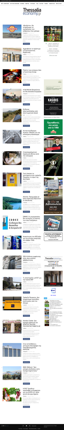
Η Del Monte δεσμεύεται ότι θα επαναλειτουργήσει (32, 90)
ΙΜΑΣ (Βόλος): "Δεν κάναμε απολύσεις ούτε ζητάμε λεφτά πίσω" (31, 369)
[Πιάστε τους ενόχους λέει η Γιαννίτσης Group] (12, 76)
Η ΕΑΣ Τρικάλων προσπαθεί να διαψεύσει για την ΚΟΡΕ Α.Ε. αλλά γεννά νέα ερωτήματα (31, 391)
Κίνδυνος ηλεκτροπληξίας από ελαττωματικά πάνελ (30, 111)
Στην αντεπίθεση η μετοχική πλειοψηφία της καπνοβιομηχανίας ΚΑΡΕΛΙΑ (32, 346)
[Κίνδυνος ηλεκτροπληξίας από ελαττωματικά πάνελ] (12, 115)
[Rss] (29, 426)
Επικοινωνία (34, 425)
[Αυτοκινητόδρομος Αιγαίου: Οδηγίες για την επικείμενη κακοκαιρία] (12, 137)
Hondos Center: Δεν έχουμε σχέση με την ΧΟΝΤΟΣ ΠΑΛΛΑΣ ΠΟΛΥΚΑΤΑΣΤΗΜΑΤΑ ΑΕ (31, 323)
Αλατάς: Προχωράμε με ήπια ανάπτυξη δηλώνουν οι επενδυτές (32, 198)
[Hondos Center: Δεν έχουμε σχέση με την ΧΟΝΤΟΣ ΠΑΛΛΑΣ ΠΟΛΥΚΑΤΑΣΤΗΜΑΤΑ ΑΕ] (12, 327)
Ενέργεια (27, 3)
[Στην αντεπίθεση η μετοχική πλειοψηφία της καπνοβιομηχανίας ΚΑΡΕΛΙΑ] (12, 350)
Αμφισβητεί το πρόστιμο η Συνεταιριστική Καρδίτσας (31, 50)
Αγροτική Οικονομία (14, 3)
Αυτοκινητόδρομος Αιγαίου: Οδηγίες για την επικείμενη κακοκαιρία (31, 132)
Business (22, 3)
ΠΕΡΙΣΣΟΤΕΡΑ (59, 3)
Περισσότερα (26, 43)
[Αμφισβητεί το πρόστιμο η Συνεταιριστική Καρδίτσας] (12, 55)
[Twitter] (26, 426)
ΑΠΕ (24, 115)
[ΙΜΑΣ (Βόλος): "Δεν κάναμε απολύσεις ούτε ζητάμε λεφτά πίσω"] (12, 373)
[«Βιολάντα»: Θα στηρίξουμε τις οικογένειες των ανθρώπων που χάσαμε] (12, 31)
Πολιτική (41, 3)
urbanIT (7, 425)
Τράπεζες (25, 181)
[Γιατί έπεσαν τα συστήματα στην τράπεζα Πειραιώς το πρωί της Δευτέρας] (12, 179)
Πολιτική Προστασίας (33, 428)
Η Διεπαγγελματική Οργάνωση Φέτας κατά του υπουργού (31, 154)
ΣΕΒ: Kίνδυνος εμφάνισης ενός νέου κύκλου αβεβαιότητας (32, 258)
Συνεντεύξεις (52, 3)
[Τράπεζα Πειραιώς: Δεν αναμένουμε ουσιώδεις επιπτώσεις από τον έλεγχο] (12, 303)
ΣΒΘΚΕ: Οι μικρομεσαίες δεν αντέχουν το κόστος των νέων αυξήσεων (31, 218)
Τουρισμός (32, 3)
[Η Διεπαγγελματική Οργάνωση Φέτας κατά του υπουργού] (12, 158)
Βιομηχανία (6, 3)
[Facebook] (23, 426)
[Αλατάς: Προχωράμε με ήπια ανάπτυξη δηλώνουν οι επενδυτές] (12, 203)
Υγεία (37, 3)
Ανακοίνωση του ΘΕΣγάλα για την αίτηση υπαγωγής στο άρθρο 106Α (32, 238)
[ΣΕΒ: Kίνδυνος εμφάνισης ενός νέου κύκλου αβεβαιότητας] (12, 262)
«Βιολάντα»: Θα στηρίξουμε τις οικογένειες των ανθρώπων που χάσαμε (31, 28)
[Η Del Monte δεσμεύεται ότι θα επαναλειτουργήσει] (12, 96)
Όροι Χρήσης (25, 428)
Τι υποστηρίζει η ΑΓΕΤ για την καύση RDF (32, 279)
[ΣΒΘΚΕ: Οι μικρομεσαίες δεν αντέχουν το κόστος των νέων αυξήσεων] (12, 223)
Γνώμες (46, 3)
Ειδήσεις (24, 54)
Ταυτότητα (20, 428)
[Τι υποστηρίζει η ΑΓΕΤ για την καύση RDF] (12, 284)
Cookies (38, 428)
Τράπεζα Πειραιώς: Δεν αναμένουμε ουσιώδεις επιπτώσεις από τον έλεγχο (31, 300)
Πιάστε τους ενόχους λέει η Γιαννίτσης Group (32, 71)
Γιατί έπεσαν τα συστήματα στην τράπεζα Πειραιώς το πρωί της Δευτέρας (32, 176)
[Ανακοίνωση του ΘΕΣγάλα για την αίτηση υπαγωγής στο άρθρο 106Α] (12, 242)
